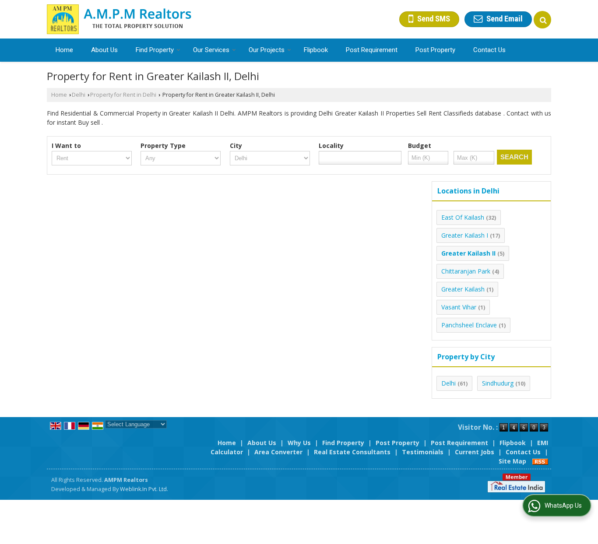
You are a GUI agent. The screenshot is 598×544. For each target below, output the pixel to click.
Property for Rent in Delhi (123, 94)
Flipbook (316, 50)
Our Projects (267, 50)
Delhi (78, 94)
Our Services (211, 50)
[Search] (542, 19)
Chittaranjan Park (465, 271)
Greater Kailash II (468, 253)
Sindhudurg (498, 383)
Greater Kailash (463, 289)
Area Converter (278, 452)
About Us (104, 50)
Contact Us (489, 50)
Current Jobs (474, 452)
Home (64, 50)
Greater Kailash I (464, 235)
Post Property (435, 50)
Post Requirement (371, 50)
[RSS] (540, 461)
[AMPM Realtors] (119, 19)
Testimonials (422, 452)
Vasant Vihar (458, 307)
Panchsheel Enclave (469, 325)
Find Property (155, 50)
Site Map (512, 461)
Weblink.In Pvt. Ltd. (144, 489)
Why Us (299, 443)
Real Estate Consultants (352, 452)
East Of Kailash (462, 217)
